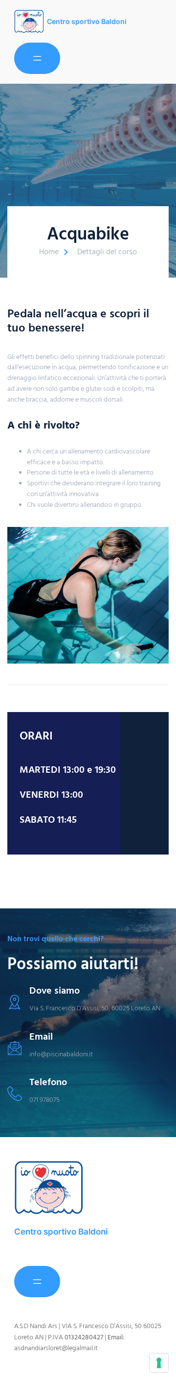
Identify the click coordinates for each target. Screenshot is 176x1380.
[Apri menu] (37, 58)
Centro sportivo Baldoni (87, 21)
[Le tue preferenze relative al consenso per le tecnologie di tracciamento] (159, 1363)
